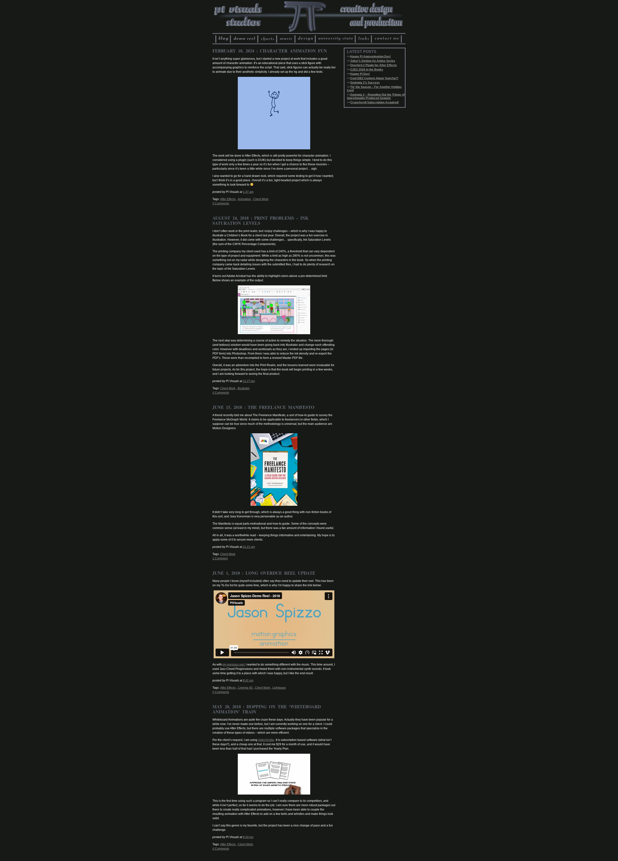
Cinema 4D (245, 687)
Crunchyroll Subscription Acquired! (374, 102)
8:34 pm (248, 837)
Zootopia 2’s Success (365, 82)
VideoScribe (266, 740)
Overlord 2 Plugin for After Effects (373, 65)
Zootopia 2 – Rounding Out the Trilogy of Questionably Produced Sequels (376, 96)
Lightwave (279, 687)
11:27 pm (249, 381)
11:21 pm (249, 547)
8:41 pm (248, 680)
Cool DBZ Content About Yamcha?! (374, 78)
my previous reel (233, 664)
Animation (244, 199)
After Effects (228, 199)
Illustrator (244, 388)
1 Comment (220, 558)
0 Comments (220, 203)
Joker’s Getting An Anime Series (372, 61)
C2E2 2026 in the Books (366, 69)
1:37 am (248, 192)
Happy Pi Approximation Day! (370, 56)
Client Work (260, 199)
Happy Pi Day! (360, 74)
